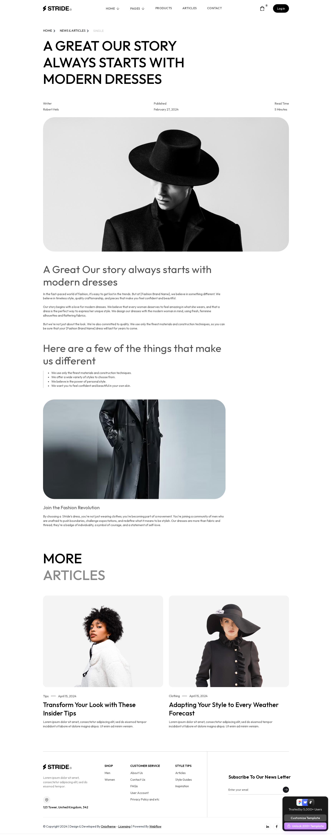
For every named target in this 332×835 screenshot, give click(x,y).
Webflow (155, 826)
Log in (281, 8)
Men (107, 773)
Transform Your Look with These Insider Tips (89, 709)
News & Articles (72, 30)
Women (110, 779)
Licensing (124, 826)
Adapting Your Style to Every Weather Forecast (224, 709)
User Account (139, 793)
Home (47, 30)
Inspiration (182, 786)
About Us (136, 773)
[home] (57, 8)
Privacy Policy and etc (144, 799)
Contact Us (137, 779)
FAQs (134, 786)
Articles (180, 773)
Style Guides (183, 779)
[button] (113, 9)
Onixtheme (108, 826)
